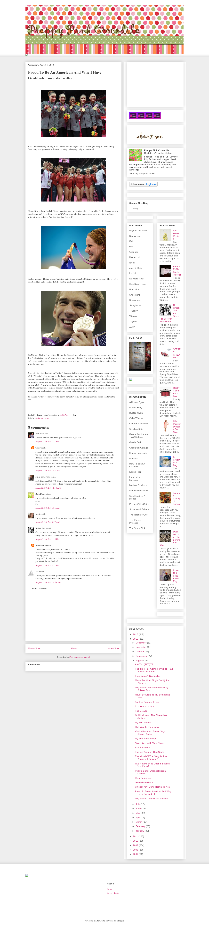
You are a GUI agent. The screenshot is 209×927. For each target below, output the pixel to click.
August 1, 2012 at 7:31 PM (47, 441)
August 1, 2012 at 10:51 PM (47, 470)
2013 (135, 634)
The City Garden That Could (149, 752)
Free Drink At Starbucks (147, 676)
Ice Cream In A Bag (176, 461)
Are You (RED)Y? (144, 664)
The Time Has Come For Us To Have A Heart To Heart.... (154, 670)
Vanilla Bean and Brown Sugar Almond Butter (150, 732)
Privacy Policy (113, 892)
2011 (135, 836)
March (139, 822)
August (139, 660)
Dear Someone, (143, 778)
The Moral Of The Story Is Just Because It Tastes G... (151, 757)
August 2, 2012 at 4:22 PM (47, 565)
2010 (135, 840)
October (140, 651)
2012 (135, 638)
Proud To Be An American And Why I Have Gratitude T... (153, 792)
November (141, 647)
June (138, 808)
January (140, 831)
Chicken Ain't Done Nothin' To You (152, 786)
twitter (46, 418)
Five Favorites (142, 747)
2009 (135, 845)
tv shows (39, 418)
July (138, 804)
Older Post (113, 648)
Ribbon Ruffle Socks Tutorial (177, 270)
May (138, 813)
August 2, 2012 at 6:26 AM (47, 507)
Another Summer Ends (147, 702)
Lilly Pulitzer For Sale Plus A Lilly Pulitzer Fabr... (151, 689)
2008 (135, 849)
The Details (141, 711)
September (141, 656)
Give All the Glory (144, 782)
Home (74, 648)
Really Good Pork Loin (176, 392)
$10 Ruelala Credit (144, 706)
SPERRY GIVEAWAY (177, 353)
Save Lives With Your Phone (149, 743)
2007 (135, 854)
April (138, 817)
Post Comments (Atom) (79, 656)
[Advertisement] (73, 618)
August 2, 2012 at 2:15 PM (47, 539)
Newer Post (34, 648)
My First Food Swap (145, 738)
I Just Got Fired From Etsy (176, 576)
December (141, 642)
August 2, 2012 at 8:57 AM (47, 522)
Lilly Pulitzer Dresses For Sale (177, 426)
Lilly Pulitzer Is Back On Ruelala (151, 798)
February (140, 826)
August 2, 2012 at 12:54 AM (48, 487)
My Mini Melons (143, 722)
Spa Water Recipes (176, 234)
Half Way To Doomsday (147, 727)
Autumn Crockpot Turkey (176, 498)
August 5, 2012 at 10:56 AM (48, 582)
